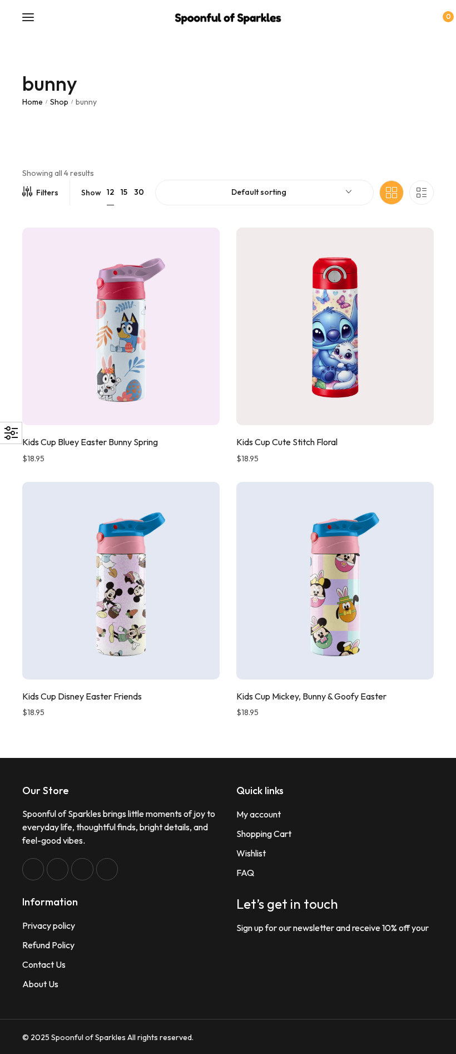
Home (32, 102)
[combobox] (264, 192)
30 (139, 192)
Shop (59, 102)
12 (110, 192)
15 (124, 192)
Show (91, 193)
